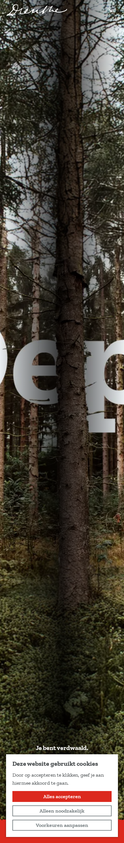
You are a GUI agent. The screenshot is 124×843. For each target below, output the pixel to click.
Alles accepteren (62, 796)
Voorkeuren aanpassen (62, 825)
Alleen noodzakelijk (62, 811)
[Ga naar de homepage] (36, 10)
